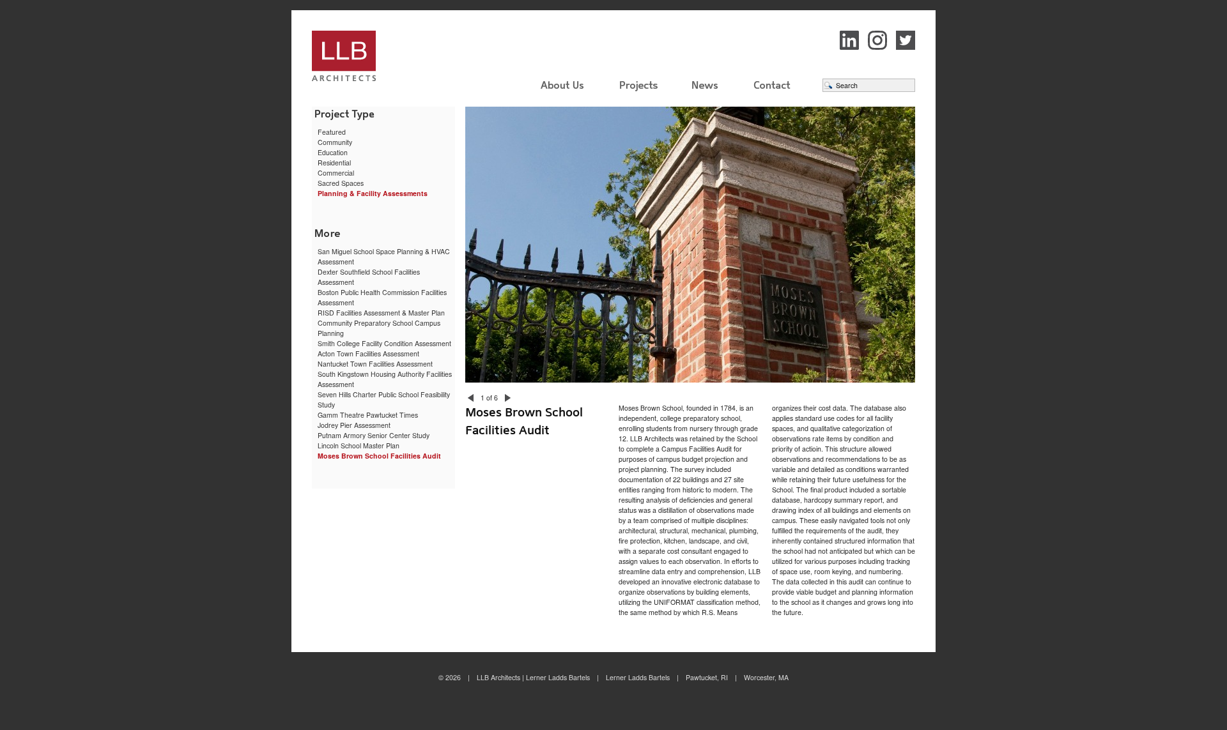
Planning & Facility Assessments (373, 193)
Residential (334, 162)
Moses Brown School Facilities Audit (379, 455)
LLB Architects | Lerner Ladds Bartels (383, 58)
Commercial (336, 173)
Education (333, 152)
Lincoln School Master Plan (358, 445)
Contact (772, 85)
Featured (332, 132)
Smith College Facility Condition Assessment (384, 343)
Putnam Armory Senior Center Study (373, 435)
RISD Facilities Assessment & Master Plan (381, 312)
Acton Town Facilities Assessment (368, 353)
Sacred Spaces (341, 183)
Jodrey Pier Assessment (354, 425)
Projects (639, 90)
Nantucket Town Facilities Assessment (375, 364)
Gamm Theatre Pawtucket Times (368, 415)
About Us (562, 85)
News (705, 85)
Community (335, 142)
